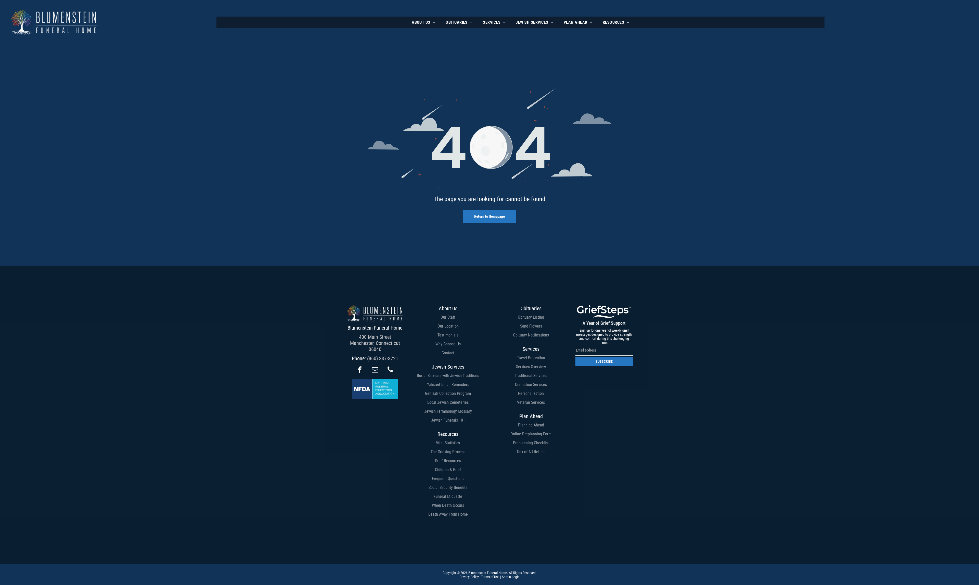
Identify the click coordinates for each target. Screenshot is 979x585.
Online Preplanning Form (530, 434)
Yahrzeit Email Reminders (448, 384)
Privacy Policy (469, 577)
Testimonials (447, 335)
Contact (448, 352)
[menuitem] (424, 22)
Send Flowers (531, 326)
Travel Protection (531, 357)
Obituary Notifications (531, 335)
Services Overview (531, 366)
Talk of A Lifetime (531, 451)
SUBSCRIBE (604, 361)
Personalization (531, 393)
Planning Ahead (531, 425)
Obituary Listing (531, 317)
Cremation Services (531, 384)
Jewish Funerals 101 (448, 420)
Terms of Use (490, 577)
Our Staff (448, 317)
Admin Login (511, 577)
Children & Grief (448, 469)
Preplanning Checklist (531, 442)
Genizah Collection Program (448, 393)
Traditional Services (531, 375)
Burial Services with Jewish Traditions (448, 375)
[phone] (390, 370)
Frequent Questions (448, 478)
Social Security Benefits (448, 487)
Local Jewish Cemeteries (448, 402)
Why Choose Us (448, 344)
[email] (375, 370)
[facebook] (360, 370)
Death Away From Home (448, 514)
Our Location (448, 326)
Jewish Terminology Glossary (448, 411)
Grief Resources (448, 460)
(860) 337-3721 (382, 358)
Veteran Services (531, 402)
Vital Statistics (448, 442)
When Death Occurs (448, 505)
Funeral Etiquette (448, 496)
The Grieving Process (448, 451)
